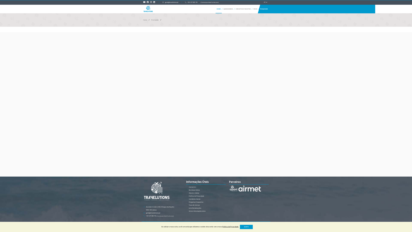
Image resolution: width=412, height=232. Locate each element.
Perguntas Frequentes (196, 202)
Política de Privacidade (196, 196)
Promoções (155, 20)
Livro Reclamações (195, 208)
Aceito (246, 227)
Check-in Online (194, 193)
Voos (255, 9)
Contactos (192, 187)
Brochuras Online (194, 190)
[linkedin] (154, 2)
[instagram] (151, 2)
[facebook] (148, 2)
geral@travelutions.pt (171, 2)
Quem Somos (228, 9)
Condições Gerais (194, 199)
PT (265, 2)
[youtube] (144, 2)
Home (219, 9)
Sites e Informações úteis (197, 211)
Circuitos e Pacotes (243, 9)
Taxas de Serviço (194, 205)
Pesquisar (264, 9)
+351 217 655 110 (203, 2)
